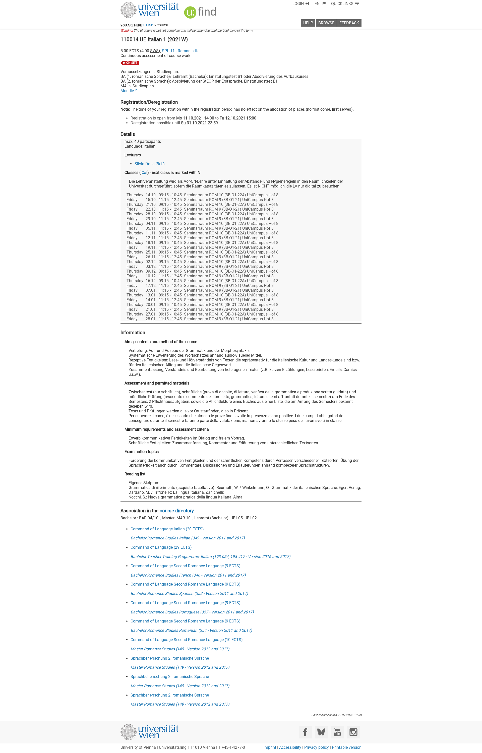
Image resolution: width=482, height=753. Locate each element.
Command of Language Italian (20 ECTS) (167, 529)
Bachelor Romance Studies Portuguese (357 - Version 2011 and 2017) (192, 612)
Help (308, 23)
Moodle (127, 90)
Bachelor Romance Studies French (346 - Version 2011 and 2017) (188, 575)
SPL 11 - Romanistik (180, 50)
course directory (177, 511)
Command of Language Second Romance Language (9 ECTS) (185, 565)
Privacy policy (316, 747)
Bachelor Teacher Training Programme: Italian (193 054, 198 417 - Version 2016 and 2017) (210, 556)
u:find (148, 25)
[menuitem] (320, 3)
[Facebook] (305, 732)
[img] (200, 14)
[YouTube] (337, 732)
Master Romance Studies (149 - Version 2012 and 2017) (180, 649)
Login (298, 3)
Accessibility (290, 747)
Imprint (270, 747)
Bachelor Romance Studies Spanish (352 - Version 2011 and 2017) (189, 593)
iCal (144, 172)
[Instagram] (353, 732)
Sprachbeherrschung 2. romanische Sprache (170, 658)
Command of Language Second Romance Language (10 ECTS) (187, 639)
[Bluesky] (321, 732)
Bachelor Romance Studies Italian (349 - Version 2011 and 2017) (188, 538)
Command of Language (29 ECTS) (161, 547)
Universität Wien (137, 4)
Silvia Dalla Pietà (150, 163)
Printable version (347, 747)
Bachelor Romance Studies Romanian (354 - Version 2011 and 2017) (191, 630)
